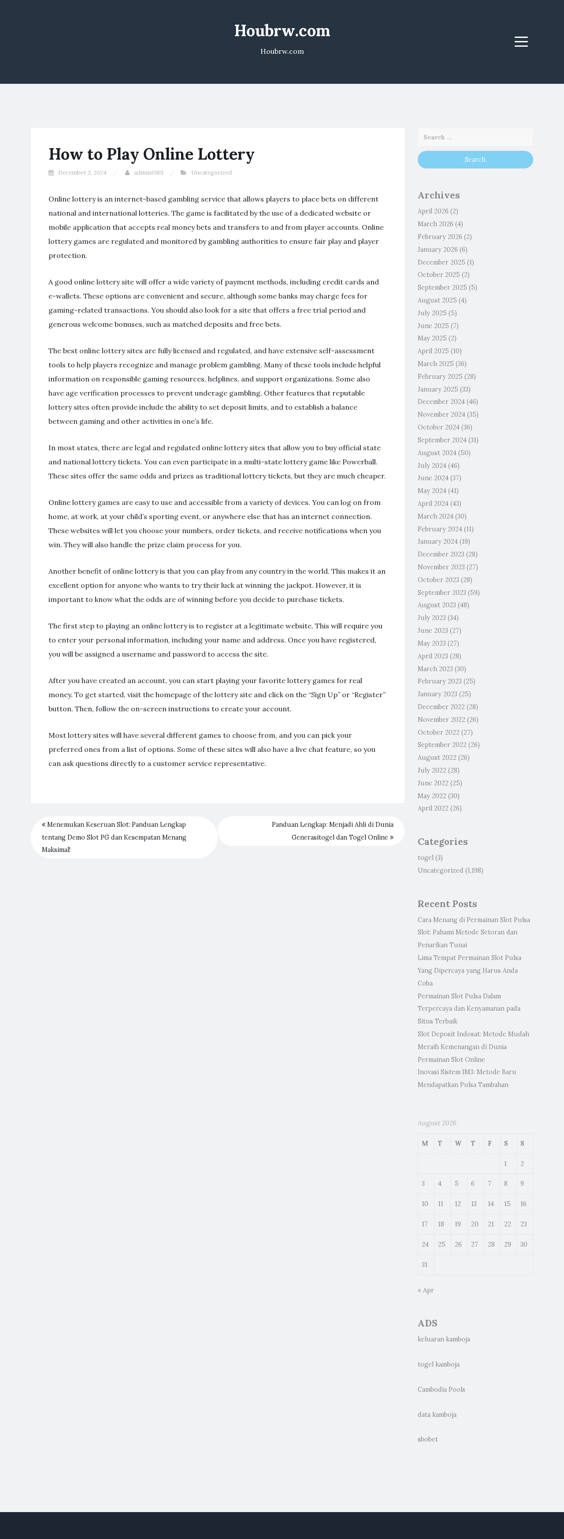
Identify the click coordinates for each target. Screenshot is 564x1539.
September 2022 (442, 745)
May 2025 (432, 338)
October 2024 (439, 427)
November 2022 (441, 720)
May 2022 (432, 796)
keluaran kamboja (444, 1339)
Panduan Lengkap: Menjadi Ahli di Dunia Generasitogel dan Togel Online (332, 831)
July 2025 (432, 313)
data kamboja (437, 1415)
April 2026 (433, 211)
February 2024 (440, 529)
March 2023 (435, 669)
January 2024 (438, 541)
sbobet (428, 1439)
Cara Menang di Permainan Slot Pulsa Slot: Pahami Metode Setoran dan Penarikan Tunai (474, 932)
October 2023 (438, 580)
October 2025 (439, 275)
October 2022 (439, 732)
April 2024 (433, 504)
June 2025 (433, 326)
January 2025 (438, 389)
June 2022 (433, 783)
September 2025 (442, 287)
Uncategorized (211, 172)
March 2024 (435, 516)
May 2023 (432, 643)
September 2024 (442, 440)
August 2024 (437, 453)
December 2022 (441, 707)
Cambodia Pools (441, 1389)
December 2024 (441, 402)
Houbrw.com (282, 30)
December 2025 (441, 262)
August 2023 (437, 605)
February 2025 (440, 377)
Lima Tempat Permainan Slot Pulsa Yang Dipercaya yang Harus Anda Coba (469, 970)
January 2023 (437, 694)
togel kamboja (439, 1364)
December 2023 (441, 554)
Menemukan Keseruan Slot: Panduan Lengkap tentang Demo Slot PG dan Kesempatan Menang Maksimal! (114, 837)
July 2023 (432, 618)
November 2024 (441, 414)
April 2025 (433, 351)
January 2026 (438, 250)
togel (426, 858)
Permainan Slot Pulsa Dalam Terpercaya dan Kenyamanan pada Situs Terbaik (469, 1009)
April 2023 (433, 656)
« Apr (426, 1290)
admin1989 (148, 172)
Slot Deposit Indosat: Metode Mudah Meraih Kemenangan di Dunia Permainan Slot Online (473, 1047)
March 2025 (436, 364)
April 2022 (433, 808)
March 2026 (435, 224)
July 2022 (432, 770)
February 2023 (440, 681)
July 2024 (432, 466)
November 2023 (441, 567)
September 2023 (442, 593)
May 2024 (432, 491)
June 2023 (433, 631)
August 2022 (437, 758)
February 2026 (440, 237)
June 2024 (433, 478)
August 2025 (437, 300)
